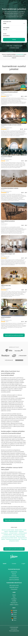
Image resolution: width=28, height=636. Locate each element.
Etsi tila (14, 39)
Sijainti (4, 33)
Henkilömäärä (6, 27)
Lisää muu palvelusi (14, 579)
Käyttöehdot (14, 629)
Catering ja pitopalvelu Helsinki (18, 540)
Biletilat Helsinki (18, 530)
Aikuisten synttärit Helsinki (8, 530)
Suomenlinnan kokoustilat (8, 536)
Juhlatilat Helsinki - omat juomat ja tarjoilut (14, 534)
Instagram (14, 599)
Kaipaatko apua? (14, 587)
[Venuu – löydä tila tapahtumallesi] (14, 4)
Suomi (4, 563)
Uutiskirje (14, 601)
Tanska (15, 612)
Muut (14, 620)
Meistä (14, 595)
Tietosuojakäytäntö (14, 631)
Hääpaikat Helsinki (13, 531)
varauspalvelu (19, 54)
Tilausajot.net (14, 602)
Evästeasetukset (14, 627)
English (23, 563)
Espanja (15, 610)
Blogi (14, 597)
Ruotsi (14, 616)
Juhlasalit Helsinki (13, 533)
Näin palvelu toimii (14, 585)
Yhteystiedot (14, 589)
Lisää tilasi (14, 576)
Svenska (14, 563)
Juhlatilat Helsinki (22, 533)
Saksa (14, 618)
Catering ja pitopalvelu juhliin (13, 539)
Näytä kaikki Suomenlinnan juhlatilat (14, 335)
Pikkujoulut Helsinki (20, 536)
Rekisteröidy (14, 572)
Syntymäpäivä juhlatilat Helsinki (9, 538)
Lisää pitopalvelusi (14, 577)
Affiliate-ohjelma (14, 604)
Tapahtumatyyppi (7, 21)
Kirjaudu (14, 574)
